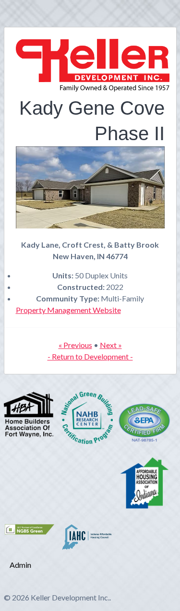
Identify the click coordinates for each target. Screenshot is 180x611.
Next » (111, 344)
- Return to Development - (90, 356)
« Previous (75, 344)
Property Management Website (68, 309)
